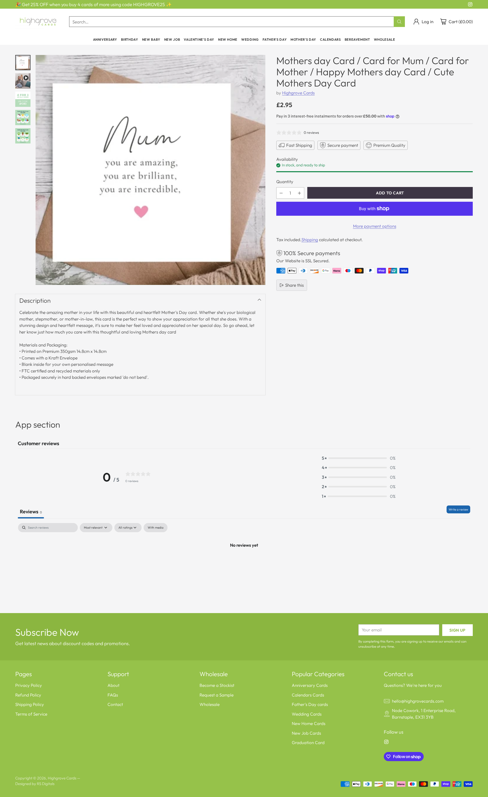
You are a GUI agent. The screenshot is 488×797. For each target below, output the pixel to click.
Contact (115, 704)
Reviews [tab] (31, 511)
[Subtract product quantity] (281, 192)
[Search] (399, 21)
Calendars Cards (308, 695)
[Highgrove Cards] (38, 22)
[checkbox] (155, 527)
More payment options (374, 226)
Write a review (458, 509)
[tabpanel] (244, 562)
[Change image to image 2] (22, 81)
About (113, 685)
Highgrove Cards (298, 92)
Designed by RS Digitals (34, 783)
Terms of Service (31, 714)
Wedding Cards (307, 714)
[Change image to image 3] (22, 99)
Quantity (284, 181)
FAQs (113, 695)
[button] (358, 458)
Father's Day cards (310, 704)
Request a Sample (217, 695)
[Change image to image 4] (22, 117)
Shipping (309, 239)
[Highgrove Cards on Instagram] (470, 5)
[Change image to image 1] (22, 62)
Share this (294, 285)
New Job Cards (306, 733)
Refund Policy (28, 695)
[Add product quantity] (299, 192)
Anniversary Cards (310, 685)
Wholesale (210, 704)
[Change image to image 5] (22, 135)
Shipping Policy (29, 704)
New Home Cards (308, 723)
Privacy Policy (28, 685)
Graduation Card (308, 742)
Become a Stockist (217, 685)
